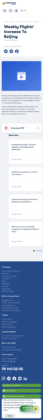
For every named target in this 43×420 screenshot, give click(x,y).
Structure (5, 274)
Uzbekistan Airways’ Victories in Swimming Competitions (24, 200)
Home (6, 21)
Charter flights (8, 291)
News (12, 21)
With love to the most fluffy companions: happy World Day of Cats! (25, 229)
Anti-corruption (11, 390)
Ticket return (7, 319)
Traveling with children (11, 310)
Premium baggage (9, 322)
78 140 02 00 (12, 369)
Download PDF (17, 128)
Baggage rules (8, 300)
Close (9, 416)
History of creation (9, 276)
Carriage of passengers (12, 350)
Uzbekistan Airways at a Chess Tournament (24, 173)
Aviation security (8, 347)
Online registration (9, 359)
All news (39, 251)
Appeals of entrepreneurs (13, 385)
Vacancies (6, 284)
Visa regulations (8, 305)
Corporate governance (11, 271)
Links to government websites (15, 396)
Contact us (6, 279)
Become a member (9, 338)
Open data (6, 289)
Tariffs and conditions (11, 303)
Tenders (5, 286)
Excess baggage (9, 327)
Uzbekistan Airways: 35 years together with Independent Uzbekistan (23, 147)
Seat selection (8, 324)
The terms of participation (13, 336)
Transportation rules (10, 308)
